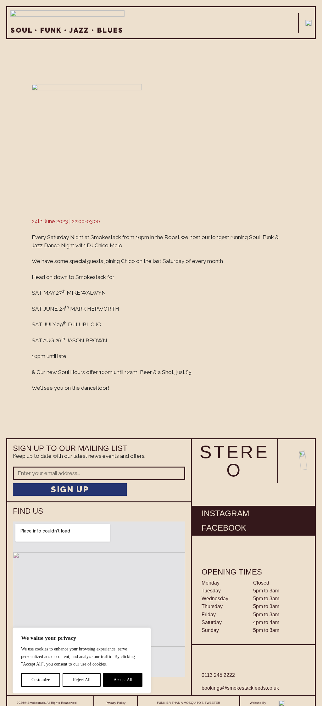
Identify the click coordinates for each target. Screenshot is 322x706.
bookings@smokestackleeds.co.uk (240, 688)
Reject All (82, 679)
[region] (82, 660)
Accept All (123, 679)
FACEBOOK (224, 527)
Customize (40, 679)
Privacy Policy (115, 702)
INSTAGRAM (225, 513)
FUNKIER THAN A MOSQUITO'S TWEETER (188, 702)
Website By (258, 702)
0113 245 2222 (218, 675)
